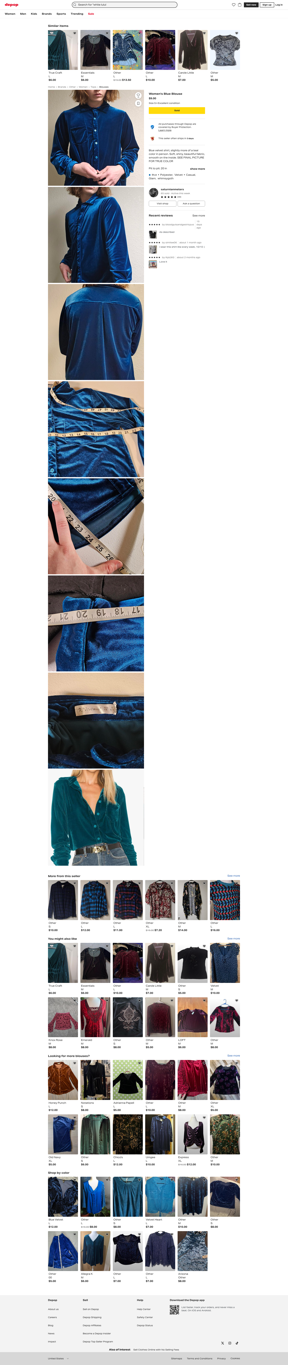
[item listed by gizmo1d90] (95, 1080)
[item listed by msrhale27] (193, 1017)
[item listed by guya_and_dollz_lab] (193, 1134)
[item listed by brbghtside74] (225, 963)
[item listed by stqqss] (128, 1251)
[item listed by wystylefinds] (160, 1251)
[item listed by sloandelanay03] (128, 1080)
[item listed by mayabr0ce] (95, 963)
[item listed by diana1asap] (63, 1017)
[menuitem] (10, 14)
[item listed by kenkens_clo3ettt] (193, 1080)
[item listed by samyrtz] (160, 1080)
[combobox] (124, 5)
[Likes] (234, 5)
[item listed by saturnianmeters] (63, 900)
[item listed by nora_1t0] (95, 1017)
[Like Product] (75, 33)
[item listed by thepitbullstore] (95, 1197)
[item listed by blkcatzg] (128, 1197)
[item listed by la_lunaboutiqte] (128, 1134)
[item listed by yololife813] (63, 1251)
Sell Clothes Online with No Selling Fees (156, 1349)
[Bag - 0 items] (240, 5)
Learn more (164, 130)
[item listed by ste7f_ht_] (63, 1197)
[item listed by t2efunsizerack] (95, 1251)
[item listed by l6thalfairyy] (128, 963)
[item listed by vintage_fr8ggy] (128, 1017)
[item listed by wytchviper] (95, 1134)
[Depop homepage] (11, 5)
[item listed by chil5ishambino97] (63, 963)
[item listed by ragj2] (225, 1134)
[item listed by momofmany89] (193, 1197)
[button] (183, 197)
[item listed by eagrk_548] (63, 1134)
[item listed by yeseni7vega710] (193, 963)
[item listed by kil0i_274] (160, 1134)
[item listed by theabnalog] (225, 1017)
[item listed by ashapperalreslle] (225, 1080)
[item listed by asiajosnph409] (225, 1197)
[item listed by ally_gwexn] (193, 1251)
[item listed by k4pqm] (160, 1197)
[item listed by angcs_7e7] (160, 1017)
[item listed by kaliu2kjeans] (160, 963)
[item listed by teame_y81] (63, 1080)
